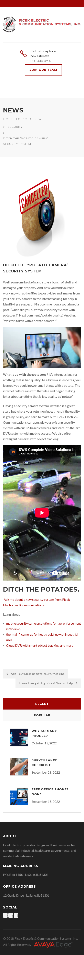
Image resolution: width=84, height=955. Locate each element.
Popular (42, 715)
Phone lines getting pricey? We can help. (46, 683)
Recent (42, 704)
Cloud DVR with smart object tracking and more (39, 645)
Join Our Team (43, 70)
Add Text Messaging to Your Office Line (37, 673)
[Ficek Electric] (42, 24)
